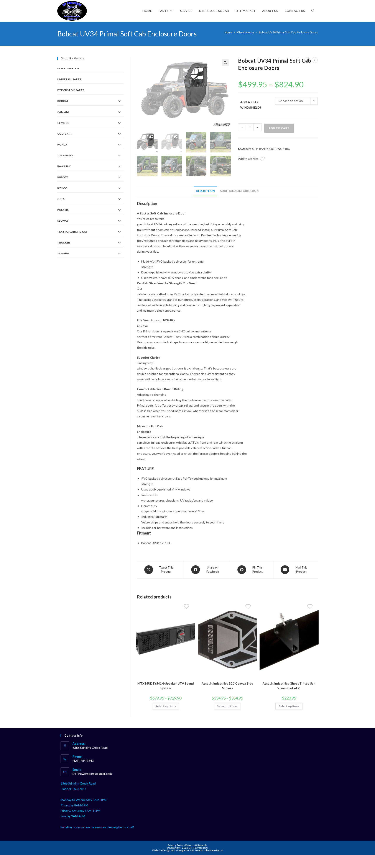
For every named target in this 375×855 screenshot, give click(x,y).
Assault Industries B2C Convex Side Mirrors (227, 686)
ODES (60, 199)
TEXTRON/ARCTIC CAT (72, 231)
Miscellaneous (245, 32)
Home (228, 32)
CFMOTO (63, 122)
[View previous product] (307, 60)
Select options (165, 706)
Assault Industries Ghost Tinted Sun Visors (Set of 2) (289, 686)
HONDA (62, 144)
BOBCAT (63, 101)
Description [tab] (205, 191)
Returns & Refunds (196, 845)
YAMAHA (63, 253)
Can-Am (63, 112)
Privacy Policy (176, 845)
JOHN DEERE (65, 155)
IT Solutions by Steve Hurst (207, 850)
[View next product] (315, 60)
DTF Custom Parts (70, 90)
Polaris (63, 209)
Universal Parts (69, 79)
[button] (225, 62)
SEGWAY (62, 220)
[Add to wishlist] (265, 159)
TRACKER (63, 242)
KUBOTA (63, 177)
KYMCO (62, 188)
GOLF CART (64, 133)
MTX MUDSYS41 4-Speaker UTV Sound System (165, 686)
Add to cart (279, 128)
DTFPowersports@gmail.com (92, 773)
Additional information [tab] (239, 191)
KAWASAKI (64, 166)
